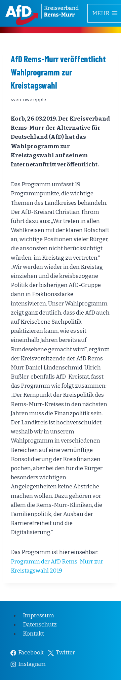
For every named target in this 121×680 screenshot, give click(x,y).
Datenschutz (40, 624)
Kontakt (33, 633)
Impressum (38, 615)
